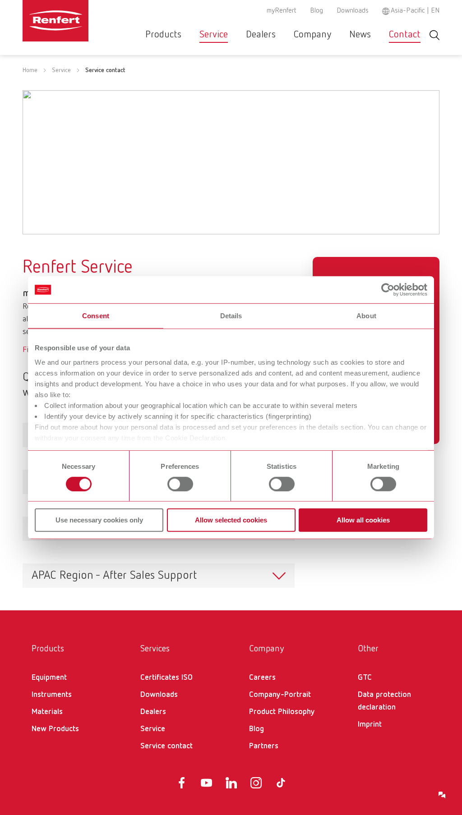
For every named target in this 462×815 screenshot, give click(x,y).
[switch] (180, 484)
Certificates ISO (166, 677)
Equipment (49, 677)
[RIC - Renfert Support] (442, 795)
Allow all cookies (363, 520)
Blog (316, 10)
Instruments (52, 695)
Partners (263, 746)
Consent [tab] (95, 316)
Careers (262, 677)
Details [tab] (231, 316)
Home (30, 70)
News (360, 35)
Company (312, 35)
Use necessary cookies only (99, 520)
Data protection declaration (384, 701)
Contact (404, 35)
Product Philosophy (282, 712)
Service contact (166, 746)
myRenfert (281, 10)
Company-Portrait (280, 695)
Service (213, 35)
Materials (47, 712)
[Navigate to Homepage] (55, 20)
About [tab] (366, 316)
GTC (365, 677)
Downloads (353, 10)
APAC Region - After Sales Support (114, 575)
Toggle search (434, 35)
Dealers (261, 35)
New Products (55, 729)
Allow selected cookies (231, 520)
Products (163, 35)
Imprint (370, 724)
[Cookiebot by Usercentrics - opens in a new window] (387, 290)
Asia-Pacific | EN (415, 10)
